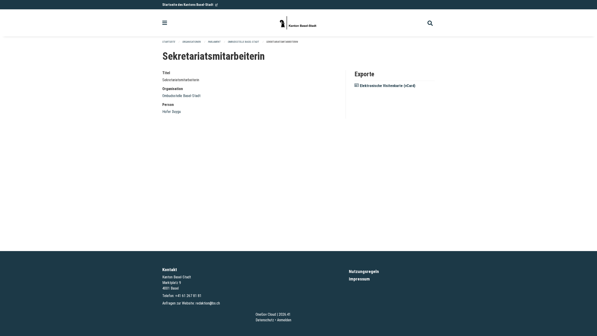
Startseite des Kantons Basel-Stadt (190, 5)
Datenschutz (265, 320)
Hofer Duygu (171, 111)
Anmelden (284, 320)
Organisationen (191, 41)
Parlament (214, 41)
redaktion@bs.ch (208, 303)
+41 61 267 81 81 (188, 296)
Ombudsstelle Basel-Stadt (243, 41)
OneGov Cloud (266, 314)
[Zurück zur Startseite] (298, 23)
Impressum (359, 279)
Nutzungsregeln (364, 271)
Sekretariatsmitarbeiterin (282, 41)
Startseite (168, 41)
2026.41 (285, 314)
